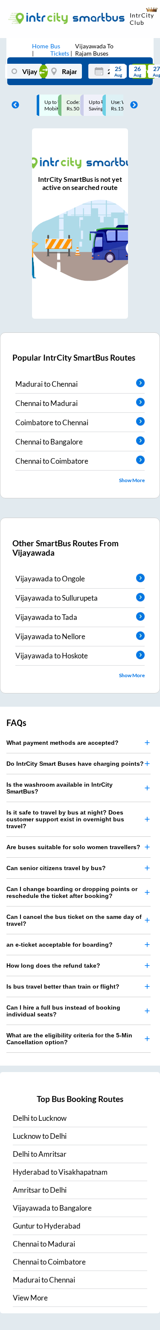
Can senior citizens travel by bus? (56, 868)
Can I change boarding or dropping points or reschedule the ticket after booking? (71, 892)
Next (132, 105)
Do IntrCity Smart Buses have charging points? (75, 763)
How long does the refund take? (53, 965)
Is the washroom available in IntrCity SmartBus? (59, 788)
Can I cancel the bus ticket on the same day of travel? (74, 920)
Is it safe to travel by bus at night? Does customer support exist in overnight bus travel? (65, 819)
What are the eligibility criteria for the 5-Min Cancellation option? (69, 1039)
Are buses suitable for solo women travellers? (73, 847)
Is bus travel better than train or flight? (62, 986)
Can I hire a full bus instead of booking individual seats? (63, 1011)
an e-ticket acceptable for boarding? (59, 944)
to (40, 1118)
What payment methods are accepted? (62, 742)
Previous (13, 105)
